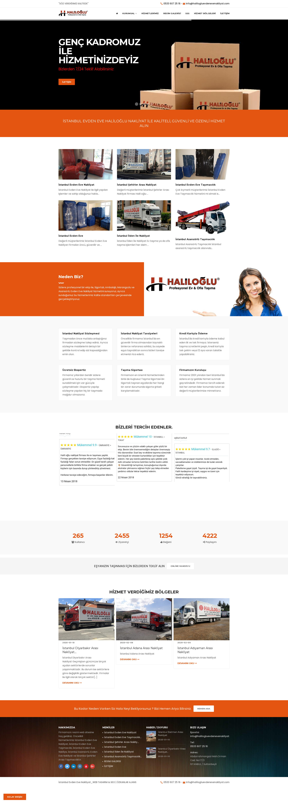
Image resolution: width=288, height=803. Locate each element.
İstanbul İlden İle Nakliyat (119, 751)
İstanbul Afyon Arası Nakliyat (198, 648)
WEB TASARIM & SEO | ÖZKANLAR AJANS (114, 782)
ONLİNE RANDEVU (180, 566)
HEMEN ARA (203, 708)
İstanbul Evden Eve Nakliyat (120, 732)
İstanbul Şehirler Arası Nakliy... (121, 742)
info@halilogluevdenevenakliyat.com (208, 3)
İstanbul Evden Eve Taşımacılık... (122, 737)
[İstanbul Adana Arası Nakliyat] (87, 619)
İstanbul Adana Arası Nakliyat (84, 648)
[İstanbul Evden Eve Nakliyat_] (73, 13)
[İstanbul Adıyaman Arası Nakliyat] (144, 619)
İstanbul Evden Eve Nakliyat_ (75, 782)
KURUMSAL (128, 13)
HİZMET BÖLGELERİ (205, 13)
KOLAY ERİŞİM (14, 797)
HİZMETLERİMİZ (150, 13)
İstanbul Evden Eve (115, 746)
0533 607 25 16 (172, 3)
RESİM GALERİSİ (172, 13)
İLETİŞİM (225, 13)
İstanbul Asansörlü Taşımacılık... (123, 756)
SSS (187, 13)
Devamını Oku (71, 659)
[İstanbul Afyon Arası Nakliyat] (202, 619)
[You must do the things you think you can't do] (151, 736)
